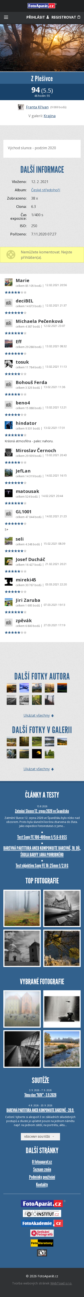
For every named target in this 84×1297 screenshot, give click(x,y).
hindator (26, 423)
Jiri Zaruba (28, 600)
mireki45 (26, 580)
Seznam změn (42, 1169)
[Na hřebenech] (11, 741)
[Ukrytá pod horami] (62, 741)
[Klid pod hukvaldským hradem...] (37, 741)
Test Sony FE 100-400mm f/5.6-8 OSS (42, 837)
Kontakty (42, 1185)
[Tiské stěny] (24, 688)
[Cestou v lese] (37, 700)
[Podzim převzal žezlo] (24, 741)
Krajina (50, 115)
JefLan (23, 471)
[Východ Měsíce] (37, 754)
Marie (22, 280)
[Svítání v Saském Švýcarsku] (49, 688)
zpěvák (24, 620)
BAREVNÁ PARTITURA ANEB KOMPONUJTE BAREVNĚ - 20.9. (40, 1110)
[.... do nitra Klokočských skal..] (11, 754)
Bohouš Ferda (31, 382)
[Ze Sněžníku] (24, 700)
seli (20, 539)
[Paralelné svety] (49, 741)
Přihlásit (36, 17)
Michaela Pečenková (39, 321)
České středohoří (45, 190)
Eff (19, 341)
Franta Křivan (37, 107)
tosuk (22, 362)
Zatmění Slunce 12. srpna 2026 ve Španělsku (42, 811)
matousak (27, 491)
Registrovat (64, 17)
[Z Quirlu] (11, 688)
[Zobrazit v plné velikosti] (42, 47)
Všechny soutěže (38, 1137)
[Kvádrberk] (49, 700)
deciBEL (24, 301)
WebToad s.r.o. (61, 1283)
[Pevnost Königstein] (62, 688)
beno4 (23, 403)
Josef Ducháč (30, 559)
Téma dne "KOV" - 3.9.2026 (40, 1095)
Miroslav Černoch (36, 450)
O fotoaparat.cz (42, 1162)
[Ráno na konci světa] (24, 754)
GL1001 (24, 511)
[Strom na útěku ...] (49, 754)
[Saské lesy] (11, 700)
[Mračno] (37, 688)
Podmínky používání (42, 1177)
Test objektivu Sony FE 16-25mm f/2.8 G (42, 866)
